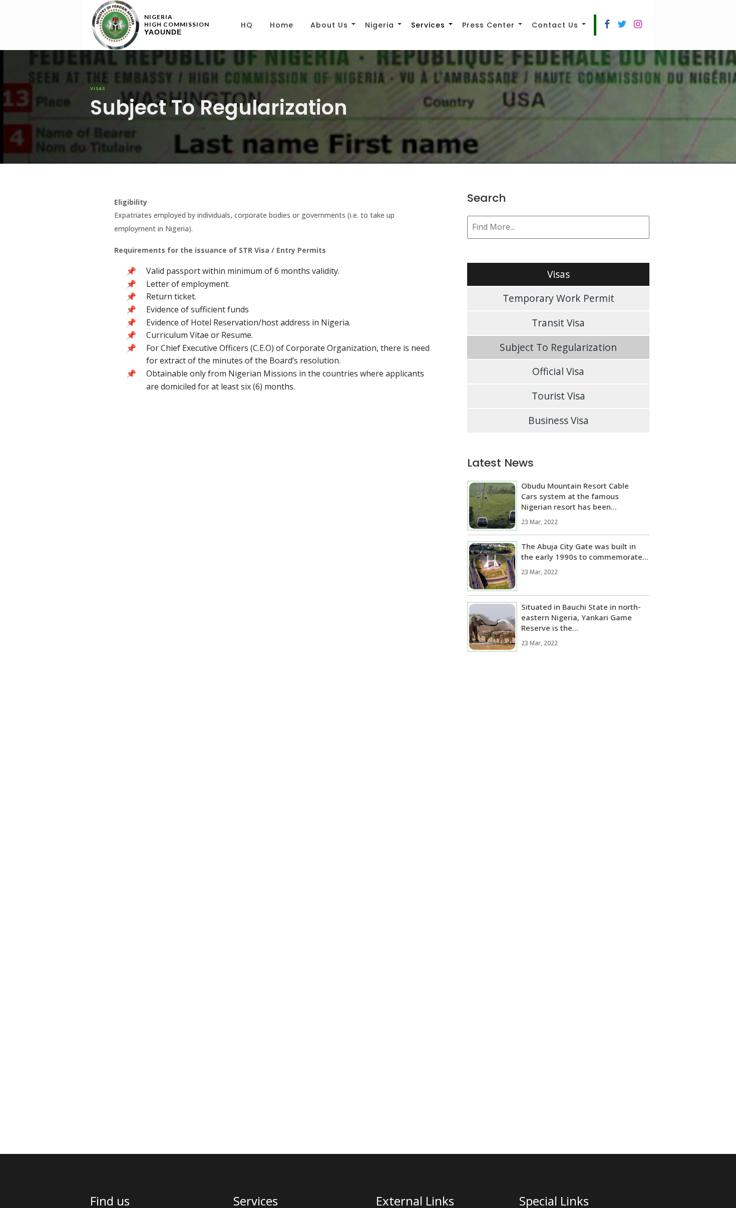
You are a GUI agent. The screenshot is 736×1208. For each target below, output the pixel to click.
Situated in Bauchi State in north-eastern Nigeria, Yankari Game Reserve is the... (581, 617)
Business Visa (558, 420)
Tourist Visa (558, 395)
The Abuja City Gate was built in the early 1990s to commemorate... (584, 551)
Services (428, 25)
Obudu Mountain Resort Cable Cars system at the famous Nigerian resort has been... (575, 496)
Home (281, 25)
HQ (247, 25)
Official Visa (558, 371)
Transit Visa (558, 322)
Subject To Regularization (558, 347)
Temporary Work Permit (558, 298)
